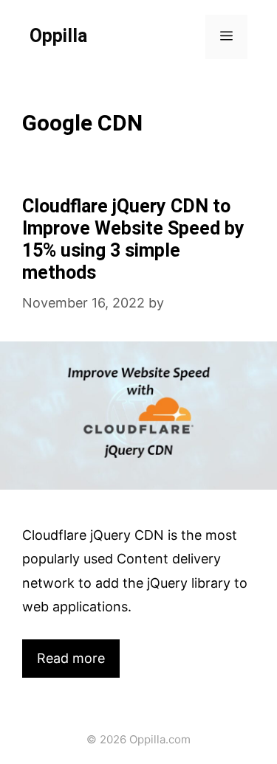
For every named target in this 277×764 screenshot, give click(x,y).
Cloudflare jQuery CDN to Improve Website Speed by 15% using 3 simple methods (133, 240)
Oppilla (58, 36)
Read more (71, 658)
